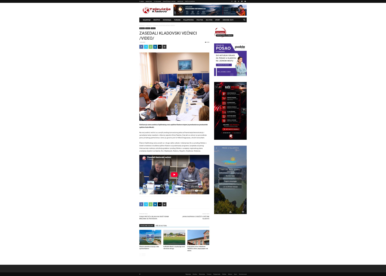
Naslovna (142, 25)
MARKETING (149, 1)
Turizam (177, 20)
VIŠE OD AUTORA (161, 226)
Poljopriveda (188, 20)
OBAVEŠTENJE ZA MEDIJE (169, 1)
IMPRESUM (180, 1)
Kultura (209, 20)
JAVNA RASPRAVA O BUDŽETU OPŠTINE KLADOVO (195, 218)
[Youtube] (245, 1)
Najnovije (147, 20)
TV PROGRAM (157, 1)
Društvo (156, 20)
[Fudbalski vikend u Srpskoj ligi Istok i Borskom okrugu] (174, 237)
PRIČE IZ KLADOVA (190, 1)
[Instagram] (235, 1)
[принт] (164, 47)
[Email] (160, 47)
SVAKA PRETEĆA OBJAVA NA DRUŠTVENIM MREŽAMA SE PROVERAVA (154, 218)
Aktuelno (148, 25)
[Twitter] (238, 1)
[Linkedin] (155, 47)
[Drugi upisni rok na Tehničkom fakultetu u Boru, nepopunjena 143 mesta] (198, 237)
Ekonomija (167, 20)
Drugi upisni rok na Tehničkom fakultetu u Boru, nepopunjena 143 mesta (197, 248)
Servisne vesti (228, 20)
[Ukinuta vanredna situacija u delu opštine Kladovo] (150, 237)
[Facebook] (231, 1)
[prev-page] (140, 254)
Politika (200, 20)
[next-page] (144, 254)
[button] (244, 20)
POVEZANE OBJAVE (147, 226)
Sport (217, 20)
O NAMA (141, 1)
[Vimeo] (241, 1)
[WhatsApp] (151, 47)
